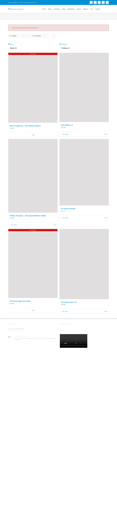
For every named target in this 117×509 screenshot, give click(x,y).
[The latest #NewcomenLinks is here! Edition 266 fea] (14, 368)
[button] (105, 9)
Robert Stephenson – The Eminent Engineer (25, 125)
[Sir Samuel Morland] (84, 172)
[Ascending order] (29, 36)
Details (33, 135)
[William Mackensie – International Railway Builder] (32, 176)
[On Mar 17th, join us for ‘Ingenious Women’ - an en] (51, 436)
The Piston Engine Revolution (20, 301)
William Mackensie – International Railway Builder (28, 215)
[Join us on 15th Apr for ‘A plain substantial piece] (14, 439)
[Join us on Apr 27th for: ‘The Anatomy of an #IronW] (39, 370)
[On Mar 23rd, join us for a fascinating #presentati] (39, 440)
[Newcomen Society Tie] (84, 264)
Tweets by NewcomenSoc (16, 329)
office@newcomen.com (30, 2)
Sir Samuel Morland (68, 208)
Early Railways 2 (67, 125)
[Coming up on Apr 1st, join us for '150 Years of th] (26, 442)
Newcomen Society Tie (69, 302)
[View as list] (54, 36)
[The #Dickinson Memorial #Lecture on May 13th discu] (26, 376)
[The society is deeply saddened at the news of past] (51, 366)
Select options (65, 311)
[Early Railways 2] (84, 87)
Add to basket (65, 134)
